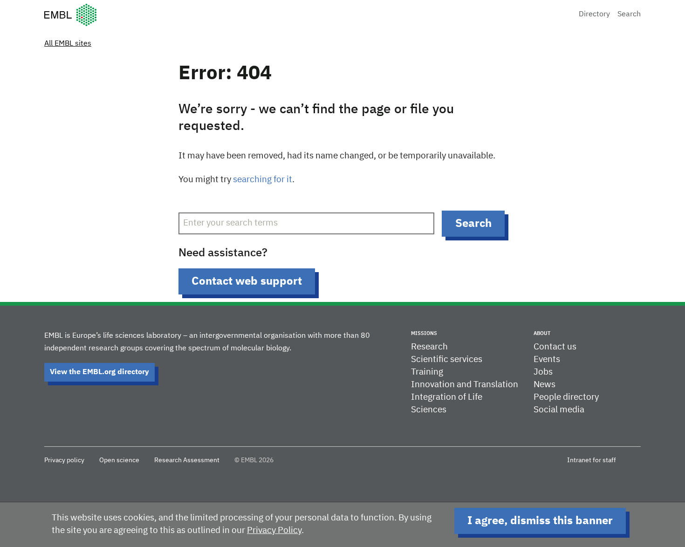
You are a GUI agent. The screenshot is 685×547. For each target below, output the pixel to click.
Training (427, 372)
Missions (424, 333)
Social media (559, 409)
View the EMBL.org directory (99, 372)
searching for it (262, 179)
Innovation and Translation (464, 384)
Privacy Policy (274, 530)
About (542, 333)
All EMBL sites (67, 44)
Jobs (543, 372)
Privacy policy (64, 460)
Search (629, 14)
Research (429, 346)
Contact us (555, 346)
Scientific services (446, 359)
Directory (594, 14)
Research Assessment (186, 460)
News (544, 384)
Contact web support (247, 281)
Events (547, 359)
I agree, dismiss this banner (540, 520)
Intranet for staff (591, 460)
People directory (566, 397)
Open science (119, 460)
